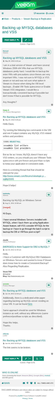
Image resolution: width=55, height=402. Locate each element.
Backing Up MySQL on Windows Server (22, 200)
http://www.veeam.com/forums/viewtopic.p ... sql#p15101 (24, 177)
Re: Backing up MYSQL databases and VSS (24, 117)
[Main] (27, 5)
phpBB (19, 396)
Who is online (10, 372)
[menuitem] (50, 13)
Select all (15, 142)
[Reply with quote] (48, 52)
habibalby (6, 193)
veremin (6, 284)
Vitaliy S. (6, 110)
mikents (6, 334)
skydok (5, 240)
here (30, 304)
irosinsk (47, 375)
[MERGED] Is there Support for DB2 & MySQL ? (26, 247)
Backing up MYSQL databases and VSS (27, 30)
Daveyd (5, 51)
